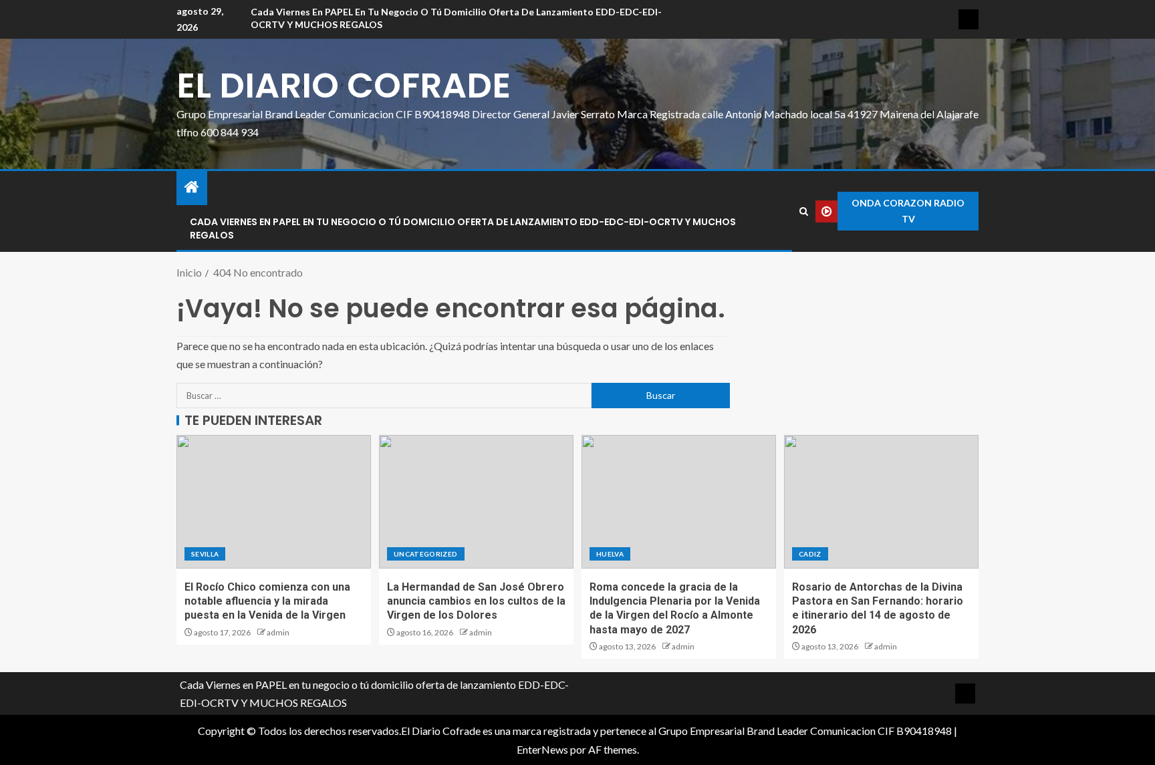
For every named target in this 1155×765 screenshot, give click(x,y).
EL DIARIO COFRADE (343, 85)
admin (278, 632)
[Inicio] (191, 187)
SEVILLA (205, 554)
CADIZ (810, 554)
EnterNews (542, 749)
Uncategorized (426, 554)
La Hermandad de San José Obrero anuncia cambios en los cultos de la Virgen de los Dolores (476, 601)
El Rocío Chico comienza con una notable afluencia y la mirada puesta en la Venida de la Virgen (267, 601)
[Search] (803, 211)
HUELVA (610, 554)
